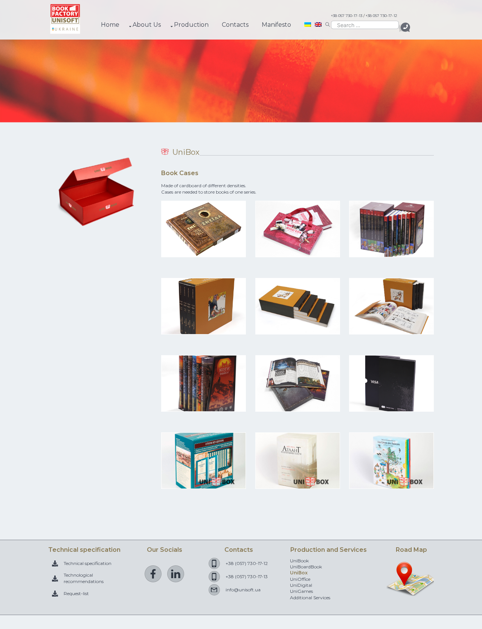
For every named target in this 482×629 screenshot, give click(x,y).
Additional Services (310, 597)
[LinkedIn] (176, 574)
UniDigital (301, 585)
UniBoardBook (306, 566)
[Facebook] (153, 574)
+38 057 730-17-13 (346, 15)
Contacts (235, 24)
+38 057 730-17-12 (381, 15)
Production (191, 24)
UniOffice (300, 579)
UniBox (299, 573)
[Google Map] (411, 592)
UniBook (299, 560)
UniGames (301, 591)
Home (110, 24)
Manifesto (276, 24)
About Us (147, 24)
